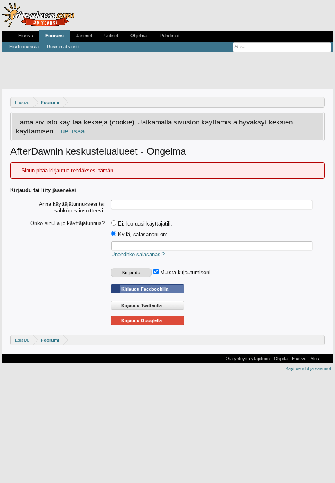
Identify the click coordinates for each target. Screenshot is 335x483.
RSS (326, 358)
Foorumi (54, 35)
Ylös (314, 358)
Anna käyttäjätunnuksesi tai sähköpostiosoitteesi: (72, 207)
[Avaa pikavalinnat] (319, 102)
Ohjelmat (139, 35)
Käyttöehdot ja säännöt (308, 368)
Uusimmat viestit (63, 46)
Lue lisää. (72, 131)
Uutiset (111, 35)
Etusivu (25, 35)
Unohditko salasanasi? (138, 254)
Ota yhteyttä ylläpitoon (248, 358)
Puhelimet (169, 35)
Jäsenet (84, 35)
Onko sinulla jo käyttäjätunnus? (67, 223)
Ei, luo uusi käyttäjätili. (144, 224)
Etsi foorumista (24, 46)
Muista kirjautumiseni (184, 272)
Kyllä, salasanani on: (142, 234)
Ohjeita (281, 358)
